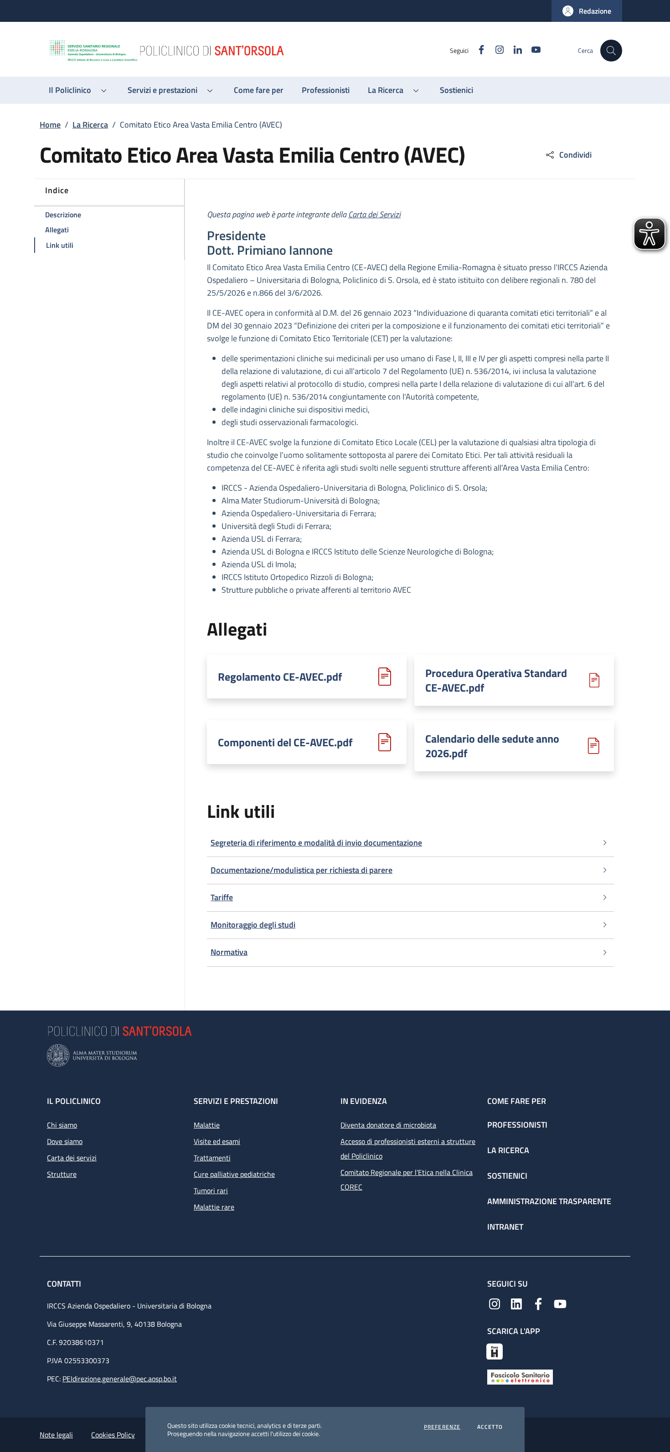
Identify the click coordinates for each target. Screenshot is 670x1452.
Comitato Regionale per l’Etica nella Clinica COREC (406, 1179)
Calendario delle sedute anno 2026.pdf (492, 745)
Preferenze (442, 1427)
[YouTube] (560, 1303)
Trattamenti (212, 1157)
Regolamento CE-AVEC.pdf (280, 676)
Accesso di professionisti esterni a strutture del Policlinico (407, 1148)
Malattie (207, 1124)
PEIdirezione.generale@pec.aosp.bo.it (119, 1378)
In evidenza (363, 1101)
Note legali (56, 1434)
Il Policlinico (74, 1101)
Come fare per (516, 1101)
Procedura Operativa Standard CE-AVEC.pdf (496, 680)
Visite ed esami (217, 1141)
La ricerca (508, 1150)
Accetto (490, 1427)
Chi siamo (62, 1124)
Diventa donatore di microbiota (388, 1124)
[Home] (249, 50)
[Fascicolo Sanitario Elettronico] (520, 1376)
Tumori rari (211, 1190)
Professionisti (517, 1125)
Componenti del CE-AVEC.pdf (285, 742)
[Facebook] (538, 1303)
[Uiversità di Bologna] (335, 1055)
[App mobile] (494, 1350)
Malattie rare (214, 1206)
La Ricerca (90, 124)
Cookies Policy (113, 1434)
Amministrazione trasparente (549, 1201)
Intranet (505, 1227)
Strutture (62, 1174)
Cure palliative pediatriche (234, 1174)
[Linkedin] (516, 1303)
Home (50, 124)
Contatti (65, 1284)
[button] (586, 11)
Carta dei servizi (72, 1157)
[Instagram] (494, 1303)
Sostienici (507, 1176)
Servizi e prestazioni (236, 1101)
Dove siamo (64, 1141)
